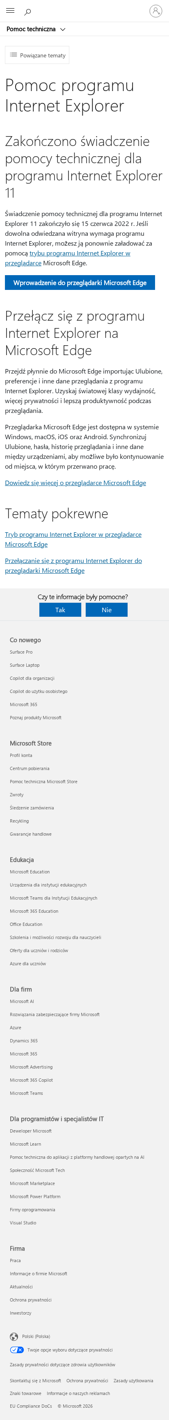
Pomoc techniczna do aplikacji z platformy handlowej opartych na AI (77, 1157)
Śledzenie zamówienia (32, 808)
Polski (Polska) (36, 1336)
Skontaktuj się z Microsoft (35, 1380)
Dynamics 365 (24, 1040)
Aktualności (21, 1286)
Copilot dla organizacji (32, 678)
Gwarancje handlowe (31, 834)
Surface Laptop (24, 665)
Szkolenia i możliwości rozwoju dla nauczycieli (55, 937)
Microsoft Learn (25, 1144)
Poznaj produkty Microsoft (36, 717)
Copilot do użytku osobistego (38, 691)
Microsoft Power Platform (35, 1196)
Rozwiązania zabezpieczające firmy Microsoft (55, 1014)
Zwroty (16, 794)
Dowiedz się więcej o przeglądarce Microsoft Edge (75, 482)
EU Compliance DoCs (31, 1406)
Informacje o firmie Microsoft (38, 1273)
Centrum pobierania (30, 768)
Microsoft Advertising (31, 1067)
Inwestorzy (20, 1313)
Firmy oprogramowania (32, 1209)
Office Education (26, 924)
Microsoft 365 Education (34, 911)
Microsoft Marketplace (32, 1183)
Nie (107, 609)
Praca (15, 1260)
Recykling (19, 821)
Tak (60, 609)
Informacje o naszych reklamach (78, 1393)
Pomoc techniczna (32, 29)
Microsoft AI (22, 1001)
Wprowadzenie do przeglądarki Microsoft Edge (80, 282)
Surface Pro (21, 652)
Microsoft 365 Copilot (31, 1080)
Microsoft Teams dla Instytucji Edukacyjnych (53, 898)
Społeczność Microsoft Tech (37, 1170)
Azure (15, 1027)
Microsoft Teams (26, 1093)
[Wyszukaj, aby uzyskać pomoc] (29, 10)
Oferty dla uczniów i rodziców (39, 950)
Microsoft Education (30, 871)
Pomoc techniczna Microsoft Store (44, 781)
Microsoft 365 (23, 704)
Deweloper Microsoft (31, 1131)
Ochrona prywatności (31, 1300)
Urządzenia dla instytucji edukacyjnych (48, 885)
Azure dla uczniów (28, 963)
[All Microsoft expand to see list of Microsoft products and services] (10, 11)
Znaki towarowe (25, 1393)
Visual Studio (23, 1222)
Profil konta (21, 755)
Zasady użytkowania (133, 1380)
